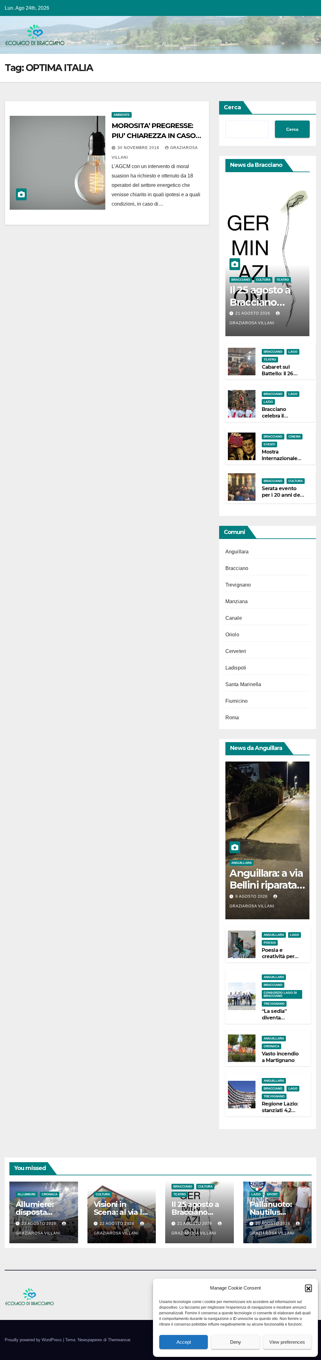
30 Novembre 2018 (139, 148)
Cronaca (271, 1046)
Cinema (294, 436)
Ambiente (121, 114)
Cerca (232, 107)
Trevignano (238, 585)
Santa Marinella (243, 684)
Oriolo (232, 634)
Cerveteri (235, 651)
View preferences (287, 1342)
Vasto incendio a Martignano (280, 1057)
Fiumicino (236, 701)
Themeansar (119, 1339)
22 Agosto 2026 (118, 1223)
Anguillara (237, 551)
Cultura (263, 279)
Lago (292, 351)
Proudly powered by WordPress (34, 1339)
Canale (233, 618)
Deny (235, 1342)
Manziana (236, 601)
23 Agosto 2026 (40, 1223)
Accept (183, 1342)
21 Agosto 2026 (253, 313)
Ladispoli (235, 667)
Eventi (269, 444)
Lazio (268, 401)
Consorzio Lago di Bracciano (280, 994)
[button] (308, 1288)
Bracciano (240, 279)
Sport (272, 1194)
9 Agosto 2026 (252, 896)
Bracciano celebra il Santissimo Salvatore (275, 419)
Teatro (282, 279)
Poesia (270, 942)
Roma (232, 717)
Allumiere (27, 1194)
